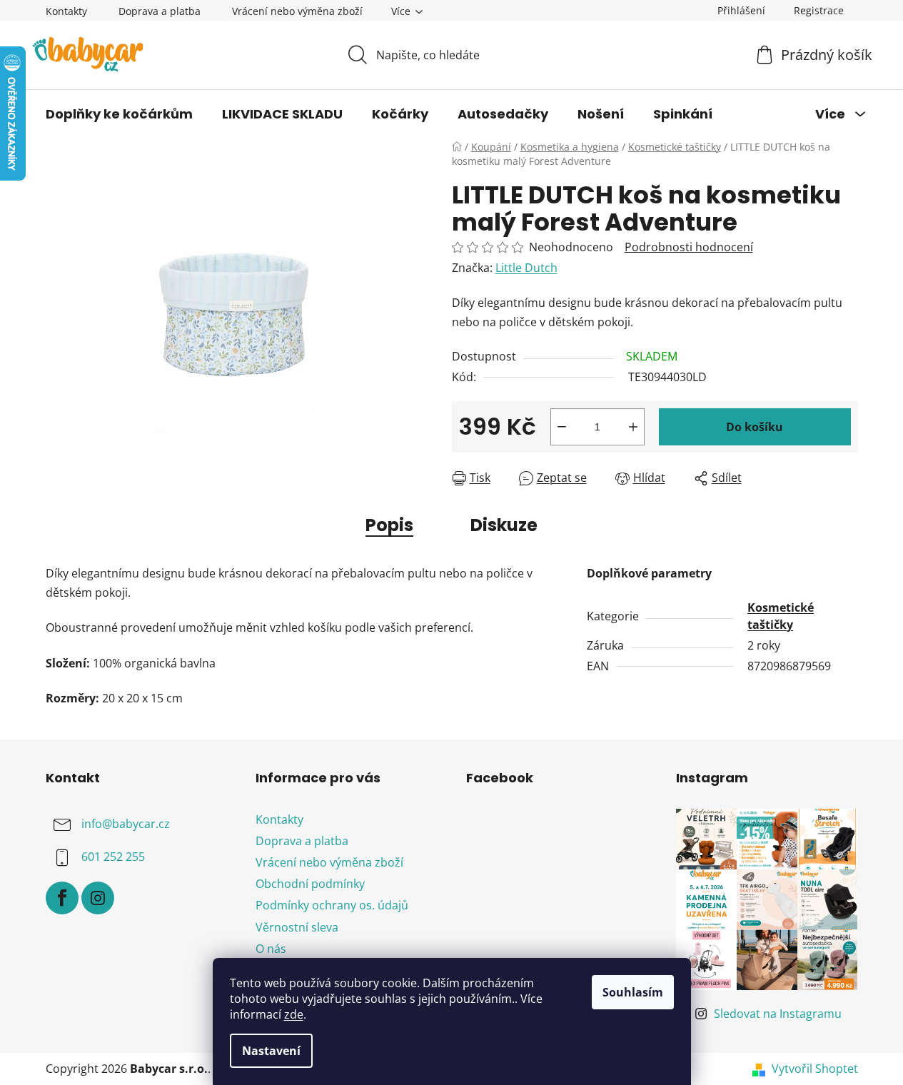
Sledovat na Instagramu (778, 1013)
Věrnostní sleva (297, 927)
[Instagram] (97, 898)
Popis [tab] (389, 525)
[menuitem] (119, 114)
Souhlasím (632, 992)
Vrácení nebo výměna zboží (297, 11)
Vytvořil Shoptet (815, 1068)
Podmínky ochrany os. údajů (332, 905)
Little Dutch (526, 268)
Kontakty (66, 11)
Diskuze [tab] (504, 525)
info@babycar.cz (125, 824)
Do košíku (754, 427)
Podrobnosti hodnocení (689, 247)
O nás (271, 949)
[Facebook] (62, 898)
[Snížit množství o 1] (561, 427)
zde (293, 1014)
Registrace (819, 10)
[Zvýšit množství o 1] (633, 427)
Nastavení (271, 1051)
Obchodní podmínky (310, 884)
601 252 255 (113, 856)
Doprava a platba (159, 11)
